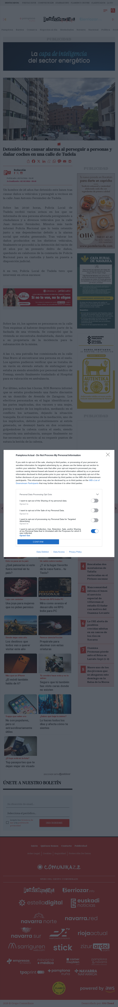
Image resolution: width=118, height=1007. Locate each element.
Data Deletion (43, 552)
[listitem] (59, 494)
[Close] (109, 455)
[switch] (94, 501)
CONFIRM (38, 542)
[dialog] (59, 503)
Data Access (59, 552)
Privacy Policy (75, 552)
